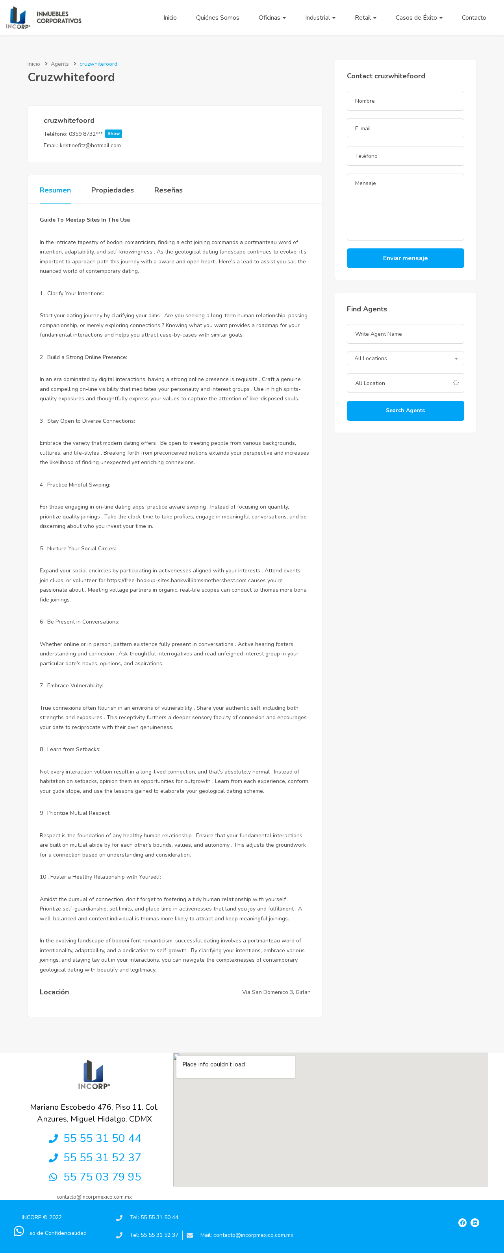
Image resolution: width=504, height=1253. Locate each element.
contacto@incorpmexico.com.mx (94, 1197)
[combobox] (405, 358)
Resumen (55, 190)
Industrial (318, 17)
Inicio (170, 17)
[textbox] (405, 359)
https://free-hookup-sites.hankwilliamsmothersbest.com (176, 580)
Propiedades (112, 190)
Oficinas (270, 17)
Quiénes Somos (217, 17)
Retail (363, 17)
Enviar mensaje (405, 258)
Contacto (474, 17)
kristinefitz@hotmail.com (90, 145)
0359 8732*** (94, 134)
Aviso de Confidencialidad (54, 1233)
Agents (60, 64)
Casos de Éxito (417, 17)
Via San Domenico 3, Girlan (276, 992)
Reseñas (168, 190)
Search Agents (405, 410)
